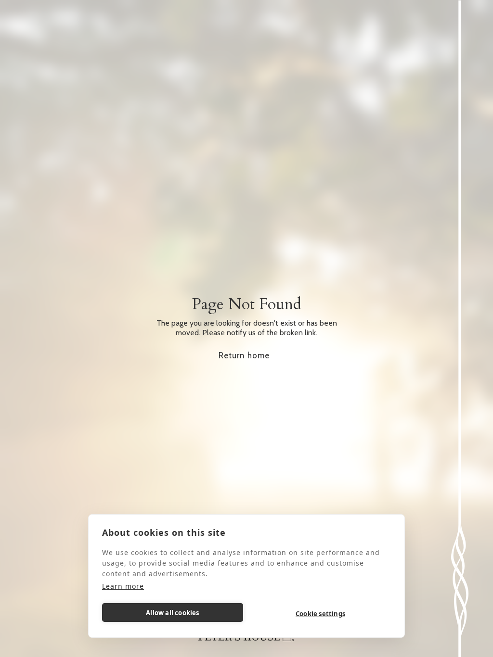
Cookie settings (320, 613)
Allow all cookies (172, 612)
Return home (244, 355)
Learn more (123, 586)
